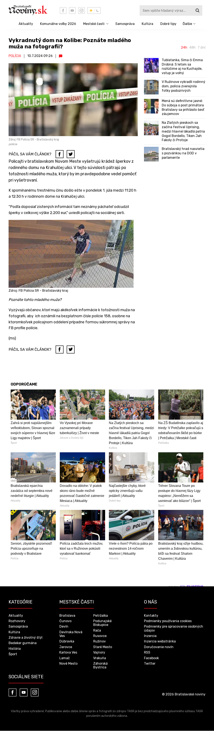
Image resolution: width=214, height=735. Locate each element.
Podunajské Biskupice (102, 623)
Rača (97, 630)
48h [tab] (192, 47)
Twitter (149, 663)
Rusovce (100, 636)
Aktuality (26, 24)
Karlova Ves (68, 652)
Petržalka (100, 616)
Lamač (64, 658)
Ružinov (99, 641)
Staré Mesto (102, 647)
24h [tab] (184, 47)
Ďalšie (187, 24)
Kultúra (147, 24)
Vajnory (99, 652)
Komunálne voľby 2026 (58, 24)
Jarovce (65, 647)
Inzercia (150, 636)
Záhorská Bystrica (100, 665)
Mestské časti (93, 24)
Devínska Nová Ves (70, 634)
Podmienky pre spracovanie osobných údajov (173, 628)
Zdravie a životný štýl (25, 638)
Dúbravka (66, 641)
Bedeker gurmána (23, 643)
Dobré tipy (168, 24)
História (15, 649)
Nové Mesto (68, 663)
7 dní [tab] (201, 47)
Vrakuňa (99, 658)
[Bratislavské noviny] (31, 10)
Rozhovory (17, 621)
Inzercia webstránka (160, 641)
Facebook (151, 658)
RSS (147, 652)
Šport (13, 654)
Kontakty (151, 616)
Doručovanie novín (158, 647)
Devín (63, 626)
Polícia (15, 56)
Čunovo (65, 621)
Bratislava (67, 616)
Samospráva (125, 24)
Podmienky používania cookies (168, 621)
